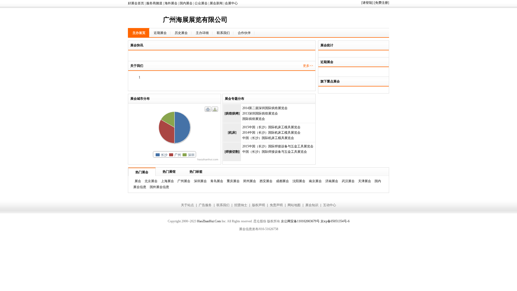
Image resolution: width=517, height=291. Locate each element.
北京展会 (151, 181)
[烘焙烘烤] (232, 113)
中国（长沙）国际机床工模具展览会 (268, 138)
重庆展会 (233, 181)
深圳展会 (200, 181)
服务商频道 (154, 3)
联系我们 (223, 33)
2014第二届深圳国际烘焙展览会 (265, 108)
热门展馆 (169, 172)
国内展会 (186, 3)
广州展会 (183, 181)
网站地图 (294, 205)
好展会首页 (136, 3)
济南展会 (331, 181)
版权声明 (258, 205)
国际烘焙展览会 (253, 119)
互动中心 (329, 205)
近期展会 (160, 33)
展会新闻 (216, 3)
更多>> (308, 66)
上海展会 (167, 181)
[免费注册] (381, 3)
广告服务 (205, 205)
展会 (138, 181)
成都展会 (282, 181)
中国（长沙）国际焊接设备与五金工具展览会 (274, 152)
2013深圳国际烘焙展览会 (260, 113)
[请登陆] (367, 3)
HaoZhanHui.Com (209, 221)
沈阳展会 (298, 181)
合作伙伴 (244, 33)
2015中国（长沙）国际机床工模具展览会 (271, 127)
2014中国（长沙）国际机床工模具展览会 (271, 132)
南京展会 (315, 181)
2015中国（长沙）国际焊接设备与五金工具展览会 (277, 146)
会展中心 (231, 3)
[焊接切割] (232, 152)
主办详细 (202, 33)
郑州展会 (249, 181)
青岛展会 (216, 181)
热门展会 (141, 172)
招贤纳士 (240, 205)
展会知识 (311, 205)
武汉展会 (348, 181)
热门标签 (196, 172)
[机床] (232, 132)
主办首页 (138, 33)
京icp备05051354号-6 (335, 221)
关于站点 (187, 205)
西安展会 (266, 181)
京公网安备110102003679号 (300, 221)
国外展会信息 (159, 187)
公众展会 (201, 3)
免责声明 (276, 205)
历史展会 (181, 33)
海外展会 (171, 3)
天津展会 (364, 181)
